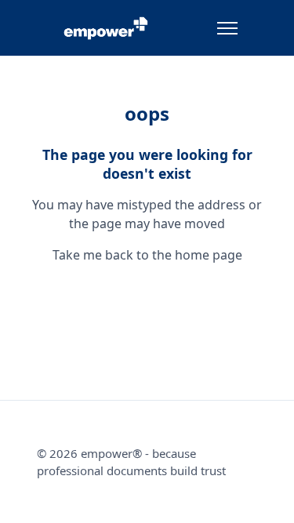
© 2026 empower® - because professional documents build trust (131, 462)
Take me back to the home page (147, 254)
